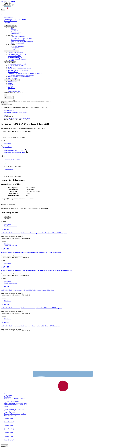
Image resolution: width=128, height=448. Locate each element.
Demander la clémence (10, 21)
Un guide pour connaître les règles (17, 59)
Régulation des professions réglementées (22, 41)
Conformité (11, 60)
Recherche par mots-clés (11, 92)
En (1, 14)
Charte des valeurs (16, 32)
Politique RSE (15, 33)
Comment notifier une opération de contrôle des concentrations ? (25, 73)
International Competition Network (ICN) (15, 404)
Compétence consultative (18, 40)
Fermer (3, 446)
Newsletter (7, 22)
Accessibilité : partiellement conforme (14, 398)
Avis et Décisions (12, 78)
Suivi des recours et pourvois (16, 65)
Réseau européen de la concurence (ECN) (15, 403)
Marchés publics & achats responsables (15, 414)
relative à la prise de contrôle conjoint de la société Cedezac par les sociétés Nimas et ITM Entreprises (30, 326)
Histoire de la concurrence (15, 57)
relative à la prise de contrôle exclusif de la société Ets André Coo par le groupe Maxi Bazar (27, 290)
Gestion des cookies (9, 412)
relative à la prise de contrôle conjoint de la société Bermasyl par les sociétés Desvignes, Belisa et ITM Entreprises (34, 233)
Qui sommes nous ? (10, 25)
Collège (13, 49)
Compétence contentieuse (18, 36)
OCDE (6, 406)
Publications (11, 86)
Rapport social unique (10, 415)
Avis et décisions (9, 62)
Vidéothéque (11, 88)
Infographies (11, 84)
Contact (6, 394)
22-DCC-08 (5, 322)
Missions (13, 29)
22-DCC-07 (5, 286)
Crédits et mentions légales (11, 401)
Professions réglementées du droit (17, 64)
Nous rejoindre (8, 395)
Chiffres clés (14, 30)
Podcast (10, 89)
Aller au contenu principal (8, 1)
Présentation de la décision (13, 180)
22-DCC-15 (5, 249)
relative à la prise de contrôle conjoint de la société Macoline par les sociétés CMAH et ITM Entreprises (31, 252)
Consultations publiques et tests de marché (19, 68)
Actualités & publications (11, 80)
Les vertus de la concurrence (15, 52)
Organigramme (15, 47)
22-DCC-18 (5, 229)
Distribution (7, 143)
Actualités (10, 83)
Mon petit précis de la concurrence (17, 54)
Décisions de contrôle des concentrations (19, 76)
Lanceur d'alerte (8, 17)
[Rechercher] (5, 95)
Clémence (10, 67)
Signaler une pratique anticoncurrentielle (15, 19)
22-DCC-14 (5, 267)
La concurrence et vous (11, 51)
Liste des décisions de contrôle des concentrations (17, 118)
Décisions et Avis (9, 110)
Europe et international (17, 43)
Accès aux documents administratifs (14, 409)
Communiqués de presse (14, 91)
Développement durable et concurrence (18, 70)
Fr (1, 11)
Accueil (6, 115)
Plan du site (7, 397)
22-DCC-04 (5, 304)
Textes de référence (13, 72)
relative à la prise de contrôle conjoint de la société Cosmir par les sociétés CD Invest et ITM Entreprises (31, 308)
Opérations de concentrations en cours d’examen (21, 75)
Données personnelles (10, 411)
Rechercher (4, 103)
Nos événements (12, 81)
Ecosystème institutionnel (18, 46)
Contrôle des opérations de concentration (22, 38)
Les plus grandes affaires (14, 56)
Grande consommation (10, 226)
